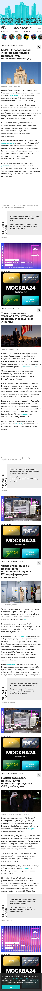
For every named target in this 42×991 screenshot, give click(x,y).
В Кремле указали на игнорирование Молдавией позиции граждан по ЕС (24, 684)
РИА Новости (15, 95)
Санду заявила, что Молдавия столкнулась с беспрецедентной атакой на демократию (22, 691)
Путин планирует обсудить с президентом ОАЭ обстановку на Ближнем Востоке (22, 909)
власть (3, 920)
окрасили (24, 868)
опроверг (25, 414)
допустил (5, 166)
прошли (24, 636)
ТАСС (26, 619)
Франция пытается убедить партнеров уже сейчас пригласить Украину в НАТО (24, 219)
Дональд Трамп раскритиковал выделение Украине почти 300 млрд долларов (24, 479)
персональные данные (21, 978)
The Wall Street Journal (28, 366)
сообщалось (11, 664)
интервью (31, 828)
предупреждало (7, 143)
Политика (21, 46)
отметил (18, 424)
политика (4, 237)
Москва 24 (21, 28)
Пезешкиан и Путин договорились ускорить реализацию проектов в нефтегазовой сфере (23, 902)
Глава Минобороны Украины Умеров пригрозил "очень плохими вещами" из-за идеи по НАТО (24, 226)
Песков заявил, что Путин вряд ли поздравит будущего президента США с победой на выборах (24, 471)
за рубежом (11, 702)
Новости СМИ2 (6, 271)
